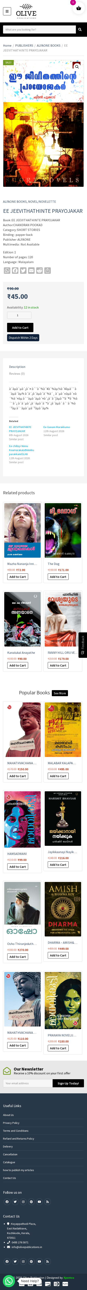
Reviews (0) (17, 374)
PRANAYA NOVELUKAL (63, 1035)
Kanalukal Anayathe (21, 653)
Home (7, 45)
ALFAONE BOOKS (48, 45)
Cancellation (10, 1154)
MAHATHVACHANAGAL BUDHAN (29, 1033)
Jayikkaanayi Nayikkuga (64, 852)
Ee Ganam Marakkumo (57, 427)
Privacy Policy (11, 1123)
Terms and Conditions (16, 1131)
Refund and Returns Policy (18, 1138)
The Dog (53, 564)
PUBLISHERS (24, 45)
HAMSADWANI (17, 854)
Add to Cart (20, 327)
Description (17, 367)
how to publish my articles (18, 1170)
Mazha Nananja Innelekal (24, 564)
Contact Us (9, 1178)
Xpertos (69, 1277)
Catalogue (9, 1162)
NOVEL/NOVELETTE (42, 201)
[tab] (43, 366)
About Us (8, 1115)
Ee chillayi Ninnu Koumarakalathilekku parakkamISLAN (21, 450)
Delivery (8, 1146)
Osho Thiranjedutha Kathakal (27, 944)
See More (60, 693)
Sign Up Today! (68, 1083)
